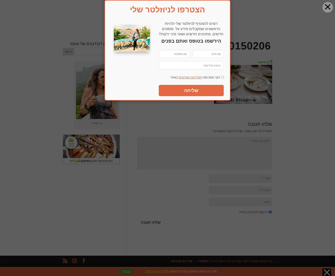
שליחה (191, 90)
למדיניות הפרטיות (190, 77)
